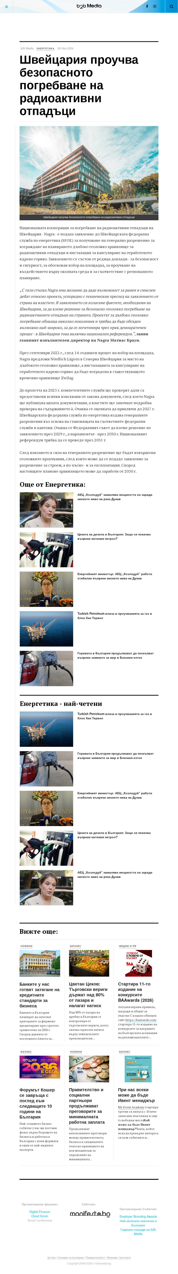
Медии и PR (127, 946)
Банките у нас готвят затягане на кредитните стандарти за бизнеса (39, 995)
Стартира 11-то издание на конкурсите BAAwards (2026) (135, 992)
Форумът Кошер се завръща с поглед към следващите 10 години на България (37, 1103)
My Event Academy (131, 1107)
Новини (27, 946)
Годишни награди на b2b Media (138, 1231)
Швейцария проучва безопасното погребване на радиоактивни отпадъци (79, 84)
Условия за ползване (71, 1257)
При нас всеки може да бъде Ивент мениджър (136, 1094)
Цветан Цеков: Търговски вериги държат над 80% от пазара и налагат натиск (88, 994)
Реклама (112, 1257)
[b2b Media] (89, 6)
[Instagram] (154, 6)
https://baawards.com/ (141, 1020)
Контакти (125, 1257)
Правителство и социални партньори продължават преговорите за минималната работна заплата (87, 1105)
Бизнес (75, 946)
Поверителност (95, 1257)
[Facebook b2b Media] (147, 6)
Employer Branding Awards (138, 1216)
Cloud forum (39, 1216)
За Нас (51, 1257)
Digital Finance (40, 1211)
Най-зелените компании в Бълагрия (138, 1223)
